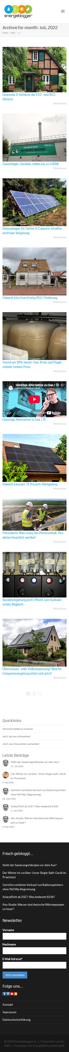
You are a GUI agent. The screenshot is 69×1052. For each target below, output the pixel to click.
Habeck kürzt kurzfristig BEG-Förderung (30, 298)
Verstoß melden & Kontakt (17, 728)
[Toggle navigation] (62, 11)
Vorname (8, 930)
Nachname (9, 944)
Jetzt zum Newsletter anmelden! (21, 743)
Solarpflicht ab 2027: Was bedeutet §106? (29, 897)
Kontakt (8, 1004)
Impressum (9, 1012)
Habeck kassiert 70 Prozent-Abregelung (30, 484)
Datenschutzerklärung (17, 1019)
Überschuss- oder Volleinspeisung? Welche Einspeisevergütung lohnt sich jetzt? (32, 671)
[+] (34, 69)
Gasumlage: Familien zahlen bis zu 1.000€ (31, 164)
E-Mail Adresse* (12, 959)
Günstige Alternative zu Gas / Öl (24, 419)
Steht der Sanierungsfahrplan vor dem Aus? (30, 865)
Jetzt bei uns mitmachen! (16, 736)
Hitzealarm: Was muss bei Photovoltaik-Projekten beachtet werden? (33, 535)
